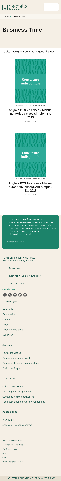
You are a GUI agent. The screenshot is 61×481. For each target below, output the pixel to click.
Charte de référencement (13, 462)
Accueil (5, 17)
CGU (4, 453)
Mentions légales (9, 449)
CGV (4, 457)
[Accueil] (14, 7)
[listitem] (4, 294)
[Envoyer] (52, 242)
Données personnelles (12, 440)
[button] (30, 38)
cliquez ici (26, 234)
